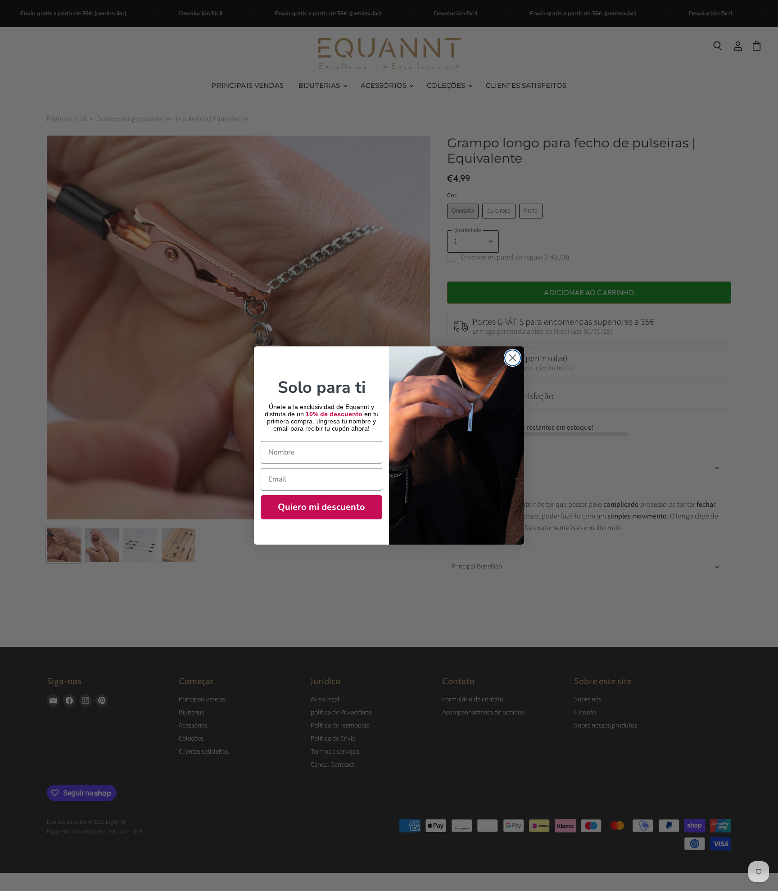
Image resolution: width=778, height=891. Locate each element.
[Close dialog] (512, 358)
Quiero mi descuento (321, 507)
